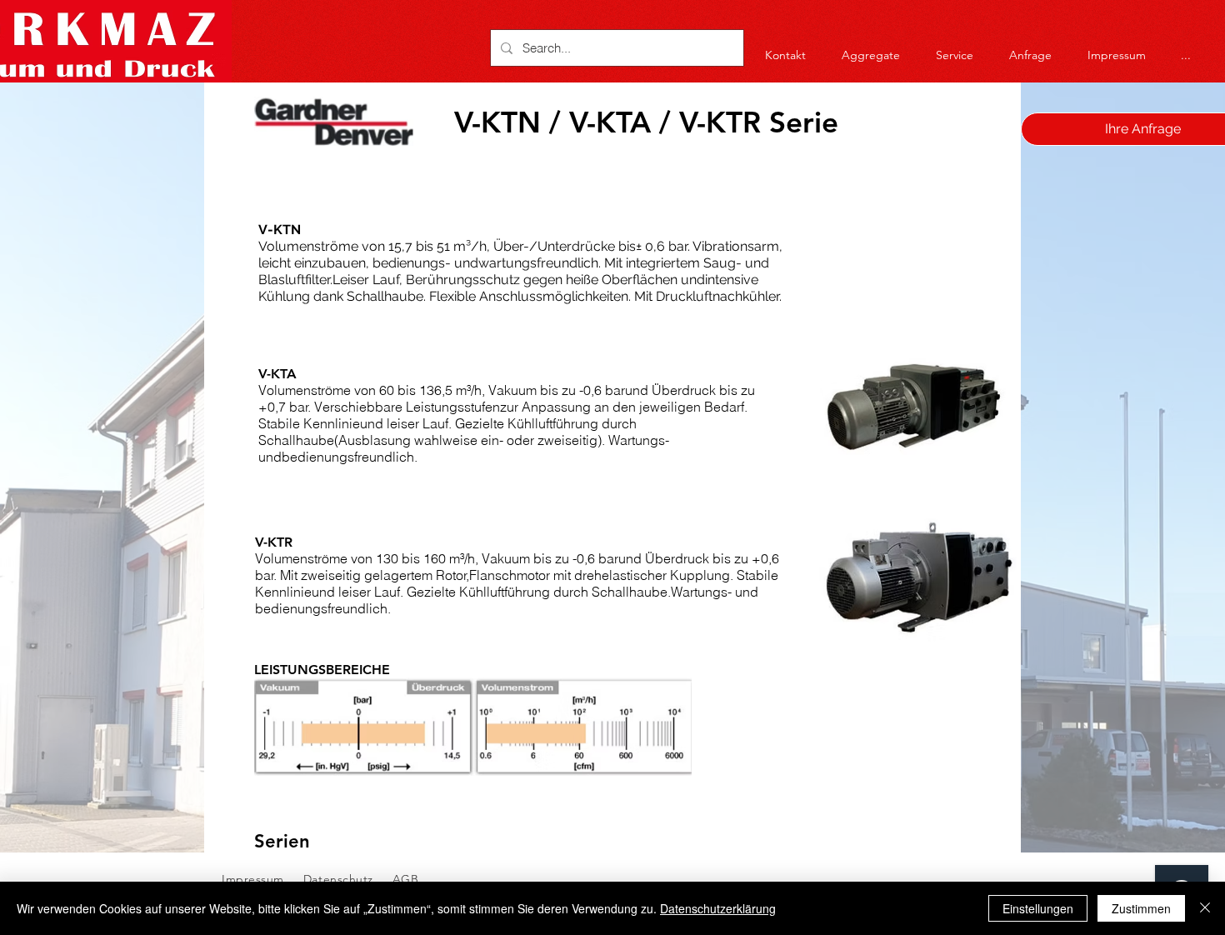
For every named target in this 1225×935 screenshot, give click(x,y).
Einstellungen (1037, 908)
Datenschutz (340, 879)
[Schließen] (1205, 908)
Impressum (253, 879)
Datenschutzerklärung (718, 908)
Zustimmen (1141, 908)
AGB (403, 879)
